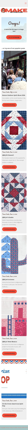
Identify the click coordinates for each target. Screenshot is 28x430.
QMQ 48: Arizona (8, 279)
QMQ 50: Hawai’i (8, 155)
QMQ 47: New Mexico (9, 341)
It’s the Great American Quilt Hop (12, 405)
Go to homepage (14, 37)
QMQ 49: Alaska (7, 217)
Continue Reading (9, 105)
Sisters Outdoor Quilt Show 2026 (13, 95)
